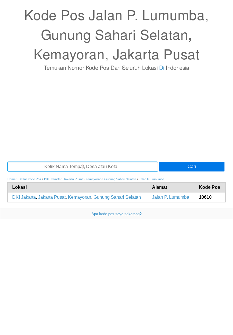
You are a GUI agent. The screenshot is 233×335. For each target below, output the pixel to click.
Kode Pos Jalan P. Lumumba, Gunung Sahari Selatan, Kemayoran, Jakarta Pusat (116, 34)
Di (161, 67)
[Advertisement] (116, 116)
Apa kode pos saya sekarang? (116, 214)
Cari (192, 166)
